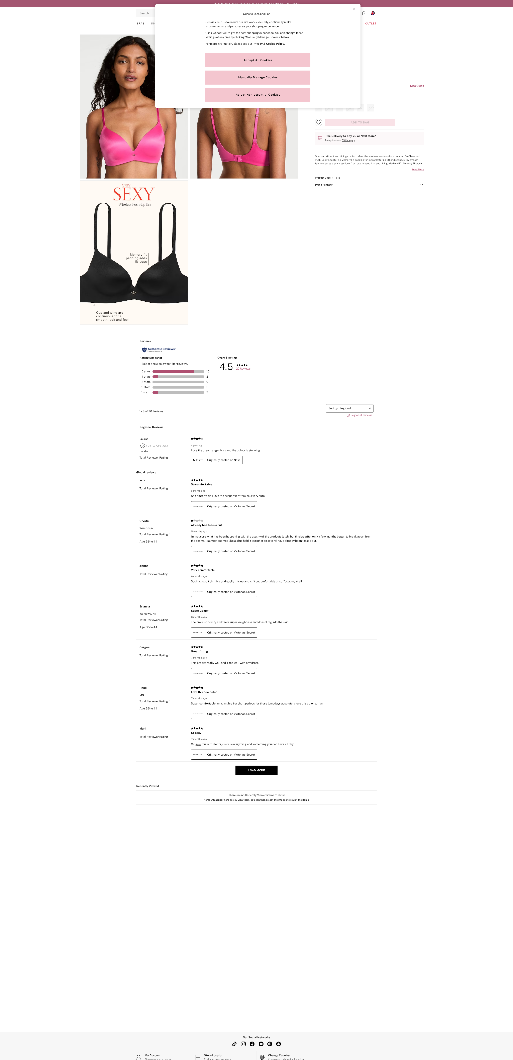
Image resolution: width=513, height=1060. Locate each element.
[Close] (354, 8)
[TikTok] (234, 1044)
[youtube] (260, 1044)
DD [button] (360, 107)
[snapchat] (278, 1044)
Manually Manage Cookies (258, 77)
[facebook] (252, 1044)
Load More (256, 770)
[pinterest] (269, 1044)
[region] (258, 56)
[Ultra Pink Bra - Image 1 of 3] (134, 107)
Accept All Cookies (258, 60)
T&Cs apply (348, 140)
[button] (369, 184)
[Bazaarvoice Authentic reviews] (158, 350)
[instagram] (243, 1044)
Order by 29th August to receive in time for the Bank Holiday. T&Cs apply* (256, 3)
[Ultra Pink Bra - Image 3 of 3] (134, 252)
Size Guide (417, 85)
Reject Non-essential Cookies (258, 94)
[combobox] (353, 408)
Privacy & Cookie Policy (268, 43)
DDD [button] (371, 107)
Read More (418, 169)
